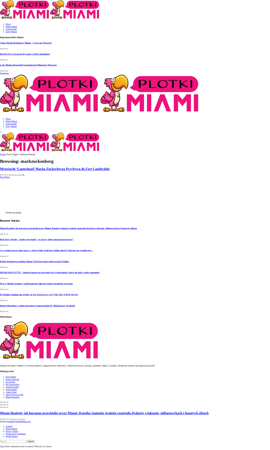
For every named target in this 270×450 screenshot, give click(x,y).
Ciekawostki (11, 29)
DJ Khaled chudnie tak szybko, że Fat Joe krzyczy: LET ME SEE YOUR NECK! (39, 294)
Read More (5, 177)
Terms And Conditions (16, 434)
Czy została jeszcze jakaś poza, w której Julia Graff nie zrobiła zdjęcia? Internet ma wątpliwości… (46, 250)
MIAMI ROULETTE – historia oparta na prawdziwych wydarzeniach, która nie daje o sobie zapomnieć (50, 272)
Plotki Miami (11, 26)
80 (24, 175)
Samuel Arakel (12, 387)
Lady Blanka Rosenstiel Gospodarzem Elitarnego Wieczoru (28, 65)
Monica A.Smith (16, 175)
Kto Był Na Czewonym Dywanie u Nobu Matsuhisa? (25, 54)
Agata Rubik (11, 389)
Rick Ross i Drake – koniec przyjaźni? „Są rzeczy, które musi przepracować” (36, 239)
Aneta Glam (11, 392)
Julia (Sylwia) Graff (14, 394)
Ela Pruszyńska (12, 384)
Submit (30, 441)
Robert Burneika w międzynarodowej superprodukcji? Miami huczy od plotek (37, 306)
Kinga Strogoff (12, 379)
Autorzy (9, 426)
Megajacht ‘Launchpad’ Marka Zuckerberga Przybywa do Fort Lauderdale (55, 169)
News (8, 24)
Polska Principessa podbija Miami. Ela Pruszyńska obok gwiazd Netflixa (34, 261)
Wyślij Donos (12, 436)
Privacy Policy (12, 431)
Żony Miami (11, 32)
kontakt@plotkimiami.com (19, 421)
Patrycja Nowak (16, 419)
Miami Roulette (12, 397)
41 (24, 419)
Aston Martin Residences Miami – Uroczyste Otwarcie (26, 43)
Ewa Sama (10, 382)
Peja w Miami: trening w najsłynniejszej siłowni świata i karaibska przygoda (36, 283)
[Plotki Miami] (100, 114)
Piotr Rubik (11, 377)
